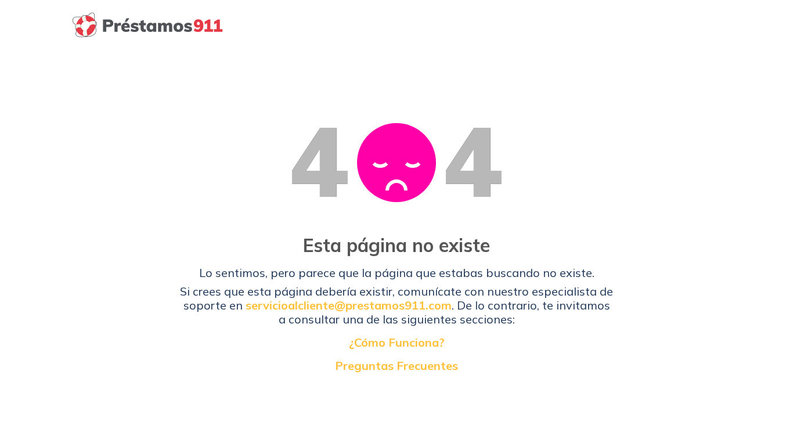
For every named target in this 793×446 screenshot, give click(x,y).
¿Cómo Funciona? (397, 343)
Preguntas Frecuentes (396, 366)
